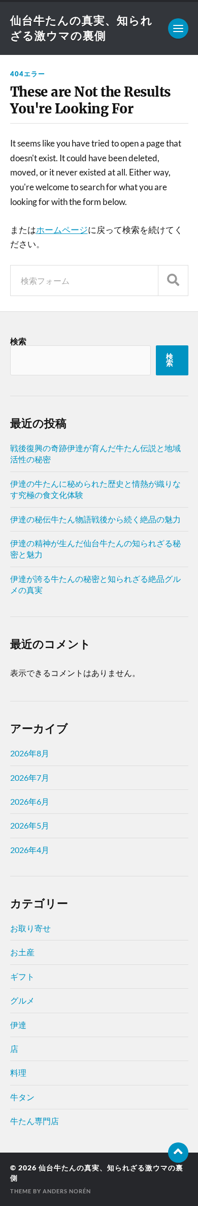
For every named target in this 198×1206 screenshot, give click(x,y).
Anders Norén (67, 1191)
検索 (18, 341)
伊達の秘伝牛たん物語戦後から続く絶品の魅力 (95, 519)
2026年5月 (29, 825)
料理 (18, 1072)
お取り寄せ (30, 928)
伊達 (18, 1024)
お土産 (22, 952)
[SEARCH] (173, 280)
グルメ (22, 1000)
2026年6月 (29, 801)
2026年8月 (29, 753)
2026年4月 (29, 850)
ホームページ (62, 229)
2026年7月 (29, 777)
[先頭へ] (178, 1152)
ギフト (22, 976)
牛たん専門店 (34, 1121)
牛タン (22, 1097)
